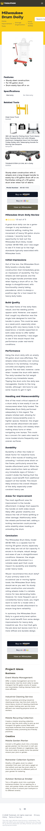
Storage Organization (20, 24)
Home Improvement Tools (7, 23)
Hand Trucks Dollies (30, 24)
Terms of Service (15, 817)
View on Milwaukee (22, 207)
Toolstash (12, 815)
